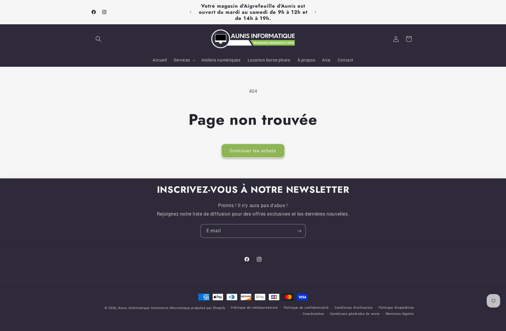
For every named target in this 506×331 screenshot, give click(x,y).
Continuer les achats (253, 150)
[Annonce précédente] (190, 12)
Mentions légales (400, 314)
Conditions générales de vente (355, 314)
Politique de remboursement (254, 308)
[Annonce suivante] (315, 12)
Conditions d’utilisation (353, 308)
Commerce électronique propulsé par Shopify (188, 308)
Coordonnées (313, 314)
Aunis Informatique (134, 308)
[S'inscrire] (299, 231)
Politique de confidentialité (306, 308)
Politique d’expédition (396, 308)
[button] (98, 39)
